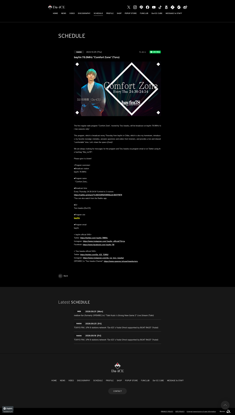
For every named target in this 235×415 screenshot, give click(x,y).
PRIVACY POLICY (167, 411)
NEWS (63, 13)
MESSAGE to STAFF (174, 13)
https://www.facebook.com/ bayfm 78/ (98, 245)
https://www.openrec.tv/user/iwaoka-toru (121, 261)
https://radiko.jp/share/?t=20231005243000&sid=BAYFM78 (98, 195)
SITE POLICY (180, 411)
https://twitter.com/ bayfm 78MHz (94, 238)
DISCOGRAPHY (84, 13)
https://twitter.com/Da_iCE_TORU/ (94, 255)
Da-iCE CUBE (156, 13)
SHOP (119, 13)
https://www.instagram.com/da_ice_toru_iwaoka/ (103, 258)
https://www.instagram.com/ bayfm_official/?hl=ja (104, 241)
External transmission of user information (201, 411)
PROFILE (110, 13)
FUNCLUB (144, 13)
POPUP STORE (131, 13)
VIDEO (72, 13)
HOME (55, 13)
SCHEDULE (98, 13)
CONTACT (117, 391)
